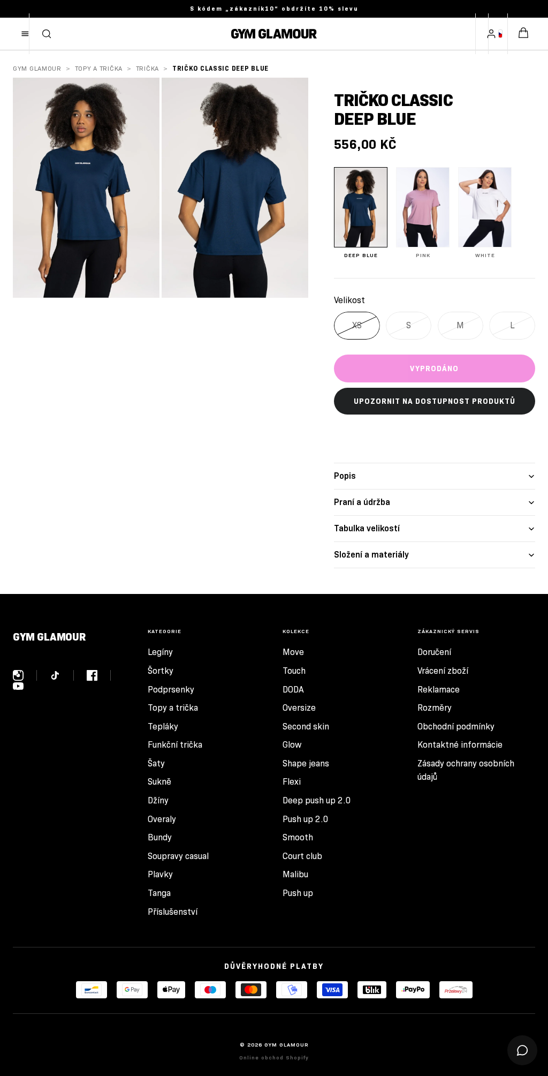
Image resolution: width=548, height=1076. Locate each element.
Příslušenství (172, 912)
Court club (302, 856)
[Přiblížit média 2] (235, 188)
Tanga (159, 893)
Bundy (160, 837)
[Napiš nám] (522, 1050)
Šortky (160, 671)
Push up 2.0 (306, 819)
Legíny (160, 652)
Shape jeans (306, 763)
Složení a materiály (371, 555)
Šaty (156, 763)
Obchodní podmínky (455, 726)
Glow (292, 745)
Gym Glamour (37, 68)
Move (293, 652)
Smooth (298, 837)
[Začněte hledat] (46, 33)
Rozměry (434, 708)
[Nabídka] (25, 33)
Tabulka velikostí (367, 528)
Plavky (160, 874)
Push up (298, 893)
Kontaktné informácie (460, 745)
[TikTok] (62, 675)
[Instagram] (25, 675)
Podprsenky (171, 689)
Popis (345, 476)
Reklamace (438, 689)
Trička (147, 68)
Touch (294, 671)
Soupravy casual (178, 856)
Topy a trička (99, 68)
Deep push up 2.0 (317, 800)
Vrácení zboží (442, 671)
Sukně (159, 782)
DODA (293, 689)
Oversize (299, 708)
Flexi (292, 782)
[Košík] (523, 34)
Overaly (162, 819)
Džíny (158, 800)
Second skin (306, 726)
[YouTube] (18, 686)
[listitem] (360, 213)
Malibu (295, 874)
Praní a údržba (362, 502)
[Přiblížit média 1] (86, 188)
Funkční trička (175, 745)
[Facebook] (99, 675)
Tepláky (163, 726)
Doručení (434, 652)
